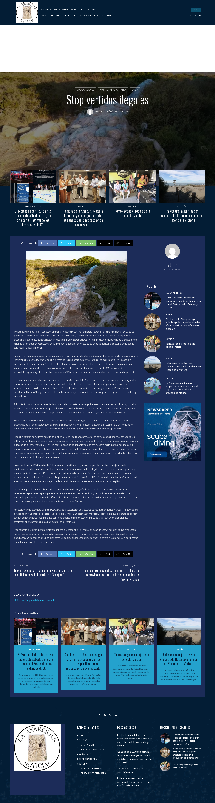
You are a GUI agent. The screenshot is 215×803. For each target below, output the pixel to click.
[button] (105, 9)
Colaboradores (85, 90)
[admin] (91, 111)
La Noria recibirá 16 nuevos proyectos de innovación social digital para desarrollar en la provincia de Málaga (182, 388)
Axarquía (82, 207)
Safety (135, 90)
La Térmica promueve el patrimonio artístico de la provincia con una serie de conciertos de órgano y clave (109, 574)
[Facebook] (185, 15)
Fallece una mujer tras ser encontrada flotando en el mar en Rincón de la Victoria (182, 215)
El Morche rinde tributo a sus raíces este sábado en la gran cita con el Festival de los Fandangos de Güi (33, 217)
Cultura (169, 378)
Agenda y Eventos (33, 207)
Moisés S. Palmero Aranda (112, 90)
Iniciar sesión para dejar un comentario (35, 600)
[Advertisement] (107, 49)
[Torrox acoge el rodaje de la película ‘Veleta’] (132, 186)
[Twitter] (195, 15)
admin (100, 112)
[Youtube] (200, 15)
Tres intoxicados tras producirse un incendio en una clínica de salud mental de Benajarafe (43, 572)
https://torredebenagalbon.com (172, 269)
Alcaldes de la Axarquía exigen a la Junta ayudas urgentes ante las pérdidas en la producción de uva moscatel (83, 217)
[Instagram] (190, 15)
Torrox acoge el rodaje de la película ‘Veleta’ (132, 213)
